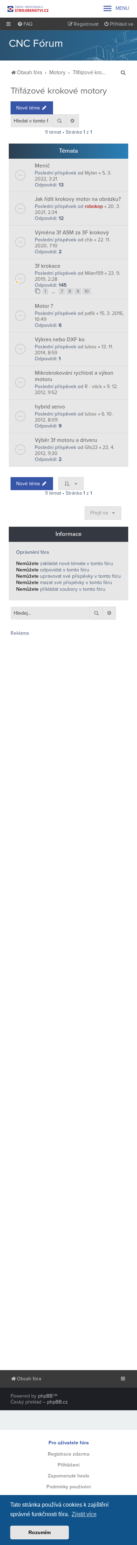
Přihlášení (68, 1465)
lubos (91, 347)
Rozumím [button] (39, 1532)
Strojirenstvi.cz (28, 9)
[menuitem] (25, 24)
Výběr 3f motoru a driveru (66, 440)
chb (89, 240)
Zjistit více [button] (84, 1514)
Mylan (91, 173)
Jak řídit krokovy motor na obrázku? (78, 199)
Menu (115, 8)
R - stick (93, 387)
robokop (94, 206)
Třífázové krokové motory (59, 91)
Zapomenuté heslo (68, 1476)
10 (87, 291)
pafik (90, 313)
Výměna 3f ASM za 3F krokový (72, 232)
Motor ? (44, 306)
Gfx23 (91, 447)
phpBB (45, 1396)
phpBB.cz (57, 1402)
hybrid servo (50, 407)
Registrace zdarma (69, 1454)
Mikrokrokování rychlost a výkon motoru (74, 376)
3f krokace (47, 266)
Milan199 (94, 273)
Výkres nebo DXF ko (60, 339)
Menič (42, 166)
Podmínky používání (68, 1487)
